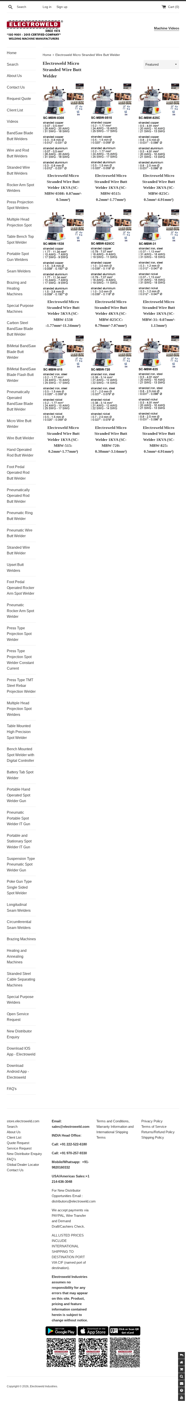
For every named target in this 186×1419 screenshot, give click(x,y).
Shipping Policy (152, 1137)
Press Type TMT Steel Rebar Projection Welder (21, 685)
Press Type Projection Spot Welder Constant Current (20, 659)
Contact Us (16, 87)
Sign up (61, 7)
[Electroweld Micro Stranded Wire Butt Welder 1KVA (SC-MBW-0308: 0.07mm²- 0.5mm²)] (63, 127)
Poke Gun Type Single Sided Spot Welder (19, 887)
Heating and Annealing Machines (17, 956)
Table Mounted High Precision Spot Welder (19, 731)
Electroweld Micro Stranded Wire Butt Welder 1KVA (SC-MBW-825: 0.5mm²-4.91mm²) (158, 440)
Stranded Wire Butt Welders (18, 170)
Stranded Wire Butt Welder (18, 550)
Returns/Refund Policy (158, 1132)
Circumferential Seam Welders (19, 925)
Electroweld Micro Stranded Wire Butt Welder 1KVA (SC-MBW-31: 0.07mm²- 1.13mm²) (158, 314)
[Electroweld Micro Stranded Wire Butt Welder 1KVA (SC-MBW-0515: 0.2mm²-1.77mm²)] (111, 127)
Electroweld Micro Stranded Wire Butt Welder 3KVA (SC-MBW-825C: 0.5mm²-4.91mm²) (158, 187)
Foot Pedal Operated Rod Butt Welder (18, 472)
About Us (14, 76)
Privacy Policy (152, 1121)
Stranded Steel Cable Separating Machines (21, 979)
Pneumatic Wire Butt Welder (19, 533)
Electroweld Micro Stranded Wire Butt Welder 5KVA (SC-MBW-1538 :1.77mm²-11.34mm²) (63, 314)
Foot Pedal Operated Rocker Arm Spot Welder (20, 587)
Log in (47, 7)
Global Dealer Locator (23, 1164)
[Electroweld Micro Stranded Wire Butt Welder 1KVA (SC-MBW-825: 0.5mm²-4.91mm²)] (158, 379)
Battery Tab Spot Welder (20, 775)
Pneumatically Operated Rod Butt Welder (18, 495)
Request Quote (19, 99)
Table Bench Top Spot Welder (20, 239)
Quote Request (18, 1143)
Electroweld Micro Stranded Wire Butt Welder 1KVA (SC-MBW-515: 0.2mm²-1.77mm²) (63, 440)
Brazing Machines (21, 939)
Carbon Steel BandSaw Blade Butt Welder (20, 328)
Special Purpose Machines (20, 308)
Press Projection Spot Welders (20, 205)
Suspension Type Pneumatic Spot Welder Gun (21, 864)
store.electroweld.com (23, 1121)
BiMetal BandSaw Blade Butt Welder (21, 351)
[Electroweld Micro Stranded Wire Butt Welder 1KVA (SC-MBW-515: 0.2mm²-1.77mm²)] (63, 379)
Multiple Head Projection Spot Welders (19, 709)
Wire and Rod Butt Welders (18, 153)
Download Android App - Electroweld (18, 1071)
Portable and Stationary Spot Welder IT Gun (19, 841)
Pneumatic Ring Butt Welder (20, 516)
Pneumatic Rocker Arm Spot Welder (20, 610)
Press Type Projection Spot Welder (19, 634)
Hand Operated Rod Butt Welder (20, 452)
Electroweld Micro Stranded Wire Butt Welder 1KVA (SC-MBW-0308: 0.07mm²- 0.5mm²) (63, 187)
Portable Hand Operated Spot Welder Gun (18, 795)
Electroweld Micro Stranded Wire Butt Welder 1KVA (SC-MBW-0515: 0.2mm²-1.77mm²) (110, 187)
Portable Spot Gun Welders (18, 257)
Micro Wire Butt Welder (19, 424)
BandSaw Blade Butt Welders (20, 136)
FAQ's (12, 1089)
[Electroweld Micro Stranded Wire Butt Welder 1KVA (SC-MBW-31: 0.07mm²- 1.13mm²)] (158, 252)
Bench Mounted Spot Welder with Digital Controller (20, 754)
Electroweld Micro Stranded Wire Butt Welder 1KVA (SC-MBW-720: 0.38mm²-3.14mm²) (110, 440)
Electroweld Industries (43, 1386)
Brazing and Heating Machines (16, 288)
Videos (12, 121)
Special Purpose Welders (20, 1000)
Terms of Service (153, 1126)
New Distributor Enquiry (19, 1034)
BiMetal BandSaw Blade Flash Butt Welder (21, 374)
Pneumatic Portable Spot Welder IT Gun (18, 818)
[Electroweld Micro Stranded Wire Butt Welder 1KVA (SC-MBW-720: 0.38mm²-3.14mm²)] (111, 379)
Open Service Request (18, 1017)
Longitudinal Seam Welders (19, 907)
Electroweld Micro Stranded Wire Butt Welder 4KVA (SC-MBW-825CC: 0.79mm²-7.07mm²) (110, 314)
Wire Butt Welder (20, 438)
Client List (15, 110)
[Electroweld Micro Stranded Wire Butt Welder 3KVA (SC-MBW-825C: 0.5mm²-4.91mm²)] (158, 127)
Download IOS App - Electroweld (21, 1051)
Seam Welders (19, 271)
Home (12, 53)
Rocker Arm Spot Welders (20, 188)
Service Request (19, 1148)
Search (12, 64)
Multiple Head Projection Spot (19, 222)
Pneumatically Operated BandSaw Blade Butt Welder (20, 400)
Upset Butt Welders (15, 567)
